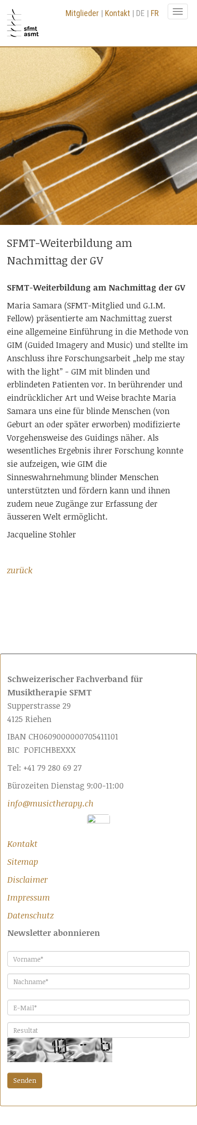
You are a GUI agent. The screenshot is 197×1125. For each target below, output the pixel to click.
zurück (20, 570)
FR (155, 13)
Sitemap (22, 861)
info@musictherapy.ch (50, 803)
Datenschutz (30, 915)
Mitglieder (82, 13)
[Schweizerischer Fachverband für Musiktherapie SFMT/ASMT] (26, 23)
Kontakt (117, 13)
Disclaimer (27, 879)
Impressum (28, 897)
